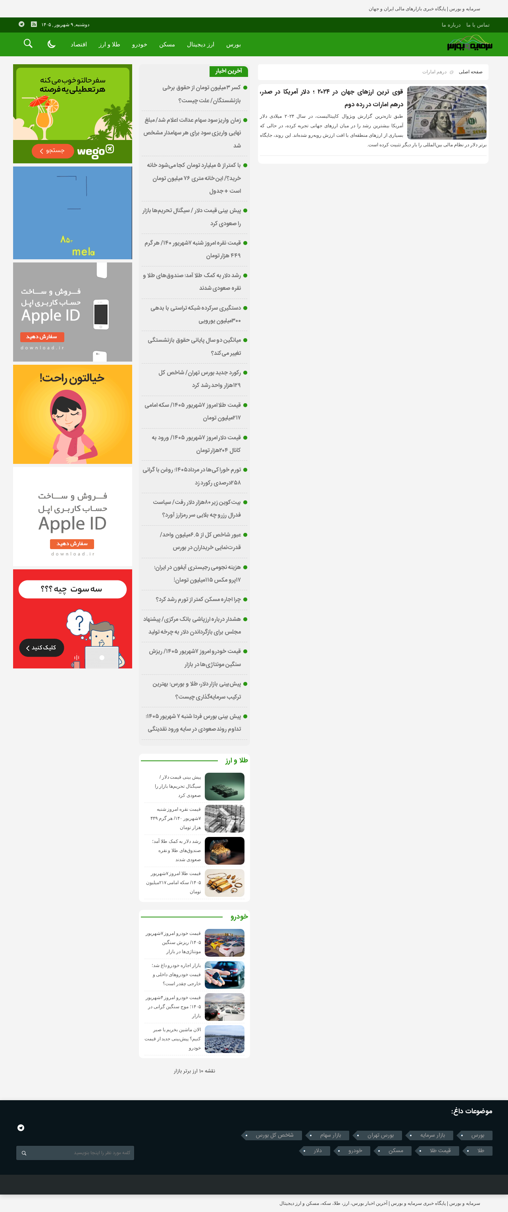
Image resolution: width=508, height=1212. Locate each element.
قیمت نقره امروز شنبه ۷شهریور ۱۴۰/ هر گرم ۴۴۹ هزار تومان (175, 818)
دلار (318, 1151)
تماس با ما (478, 25)
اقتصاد (79, 44)
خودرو (139, 44)
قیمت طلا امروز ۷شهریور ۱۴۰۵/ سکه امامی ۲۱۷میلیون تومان (173, 882)
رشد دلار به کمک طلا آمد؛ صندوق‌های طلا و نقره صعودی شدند (176, 850)
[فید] (33, 24)
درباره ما (451, 25)
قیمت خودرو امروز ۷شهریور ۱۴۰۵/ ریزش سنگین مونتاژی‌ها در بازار (173, 942)
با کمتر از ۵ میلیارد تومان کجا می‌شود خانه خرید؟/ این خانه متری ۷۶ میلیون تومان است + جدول (194, 178)
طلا (480, 1151)
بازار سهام (330, 1135)
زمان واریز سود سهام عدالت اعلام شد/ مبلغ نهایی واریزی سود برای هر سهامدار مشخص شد (192, 133)
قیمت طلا (440, 1151)
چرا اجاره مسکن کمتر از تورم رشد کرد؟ (198, 600)
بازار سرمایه (432, 1135)
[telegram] (21, 24)
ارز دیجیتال (200, 44)
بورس (233, 44)
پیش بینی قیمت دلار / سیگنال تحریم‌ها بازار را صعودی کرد (178, 786)
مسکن (167, 44)
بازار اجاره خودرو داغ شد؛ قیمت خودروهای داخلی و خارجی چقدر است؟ (176, 974)
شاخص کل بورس (275, 1135)
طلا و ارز (109, 44)
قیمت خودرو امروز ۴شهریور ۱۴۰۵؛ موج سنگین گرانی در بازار (173, 1007)
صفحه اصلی (471, 72)
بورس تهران (381, 1135)
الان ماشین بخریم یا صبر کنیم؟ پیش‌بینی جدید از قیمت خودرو (172, 1039)
